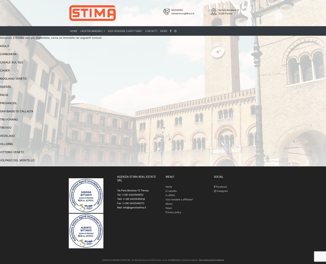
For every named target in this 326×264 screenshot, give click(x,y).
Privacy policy (173, 212)
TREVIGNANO (9, 119)
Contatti (151, 31)
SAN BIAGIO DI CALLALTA (16, 111)
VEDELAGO (7, 135)
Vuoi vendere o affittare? (125, 31)
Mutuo (169, 203)
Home (73, 31)
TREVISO (5, 127)
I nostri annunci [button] (91, 31)
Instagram (222, 190)
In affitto (170, 195)
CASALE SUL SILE (11, 62)
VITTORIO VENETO (12, 152)
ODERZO (5, 86)
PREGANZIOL (8, 103)
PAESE (4, 95)
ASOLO (4, 46)
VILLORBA (6, 144)
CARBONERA (8, 54)
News (163, 31)
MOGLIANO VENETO (13, 78)
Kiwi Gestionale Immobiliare (211, 260)
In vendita (171, 190)
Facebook (221, 186)
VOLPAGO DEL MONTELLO (17, 160)
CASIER (5, 70)
